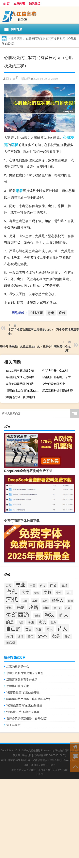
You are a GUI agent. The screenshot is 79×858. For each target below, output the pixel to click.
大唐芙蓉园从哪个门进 (19, 384)
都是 (56, 636)
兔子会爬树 (13, 725)
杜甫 (68, 608)
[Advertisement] (39, 818)
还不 (42, 635)
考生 (31, 622)
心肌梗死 (36, 312)
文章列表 (19, 3)
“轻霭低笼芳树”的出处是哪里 (24, 705)
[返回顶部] (74, 766)
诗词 (9, 636)
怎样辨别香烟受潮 (17, 686)
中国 (32, 585)
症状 (14, 144)
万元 (8, 585)
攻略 (33, 606)
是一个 (57, 608)
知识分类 (34, 3)
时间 (46, 608)
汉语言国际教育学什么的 (21, 679)
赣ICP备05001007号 (55, 755)
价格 (42, 585)
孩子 (68, 592)
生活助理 (16, 38)
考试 (42, 621)
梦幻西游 (18, 614)
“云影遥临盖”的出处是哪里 (23, 692)
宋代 (12, 599)
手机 (9, 608)
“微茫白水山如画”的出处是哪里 (23, 390)
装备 (38, 629)
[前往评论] (74, 756)
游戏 (49, 614)
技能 (20, 607)
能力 (53, 622)
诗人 (62, 628)
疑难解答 (38, 755)
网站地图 (27, 755)
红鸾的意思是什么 (17, 666)
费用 (30, 636)
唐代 (11, 591)
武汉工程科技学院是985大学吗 (60, 390)
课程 (20, 636)
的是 (10, 621)
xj (14, 78)
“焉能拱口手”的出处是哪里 (23, 712)
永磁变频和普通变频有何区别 (24, 673)
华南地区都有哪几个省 (56, 377)
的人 (63, 614)
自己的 (13, 628)
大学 (26, 592)
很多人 (57, 600)
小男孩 (39, 774)
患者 (19, 190)
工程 (45, 600)
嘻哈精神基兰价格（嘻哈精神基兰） (29, 699)
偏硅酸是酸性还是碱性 (19, 377)
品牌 (64, 585)
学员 (36, 592)
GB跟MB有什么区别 (55, 370)
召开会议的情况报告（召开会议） (27, 718)
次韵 (37, 615)
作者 (53, 585)
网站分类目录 (62, 750)
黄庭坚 (10, 642)
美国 (21, 622)
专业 (20, 584)
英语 (28, 629)
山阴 (25, 600)
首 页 (6, 3)
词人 (49, 629)
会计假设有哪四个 (53, 384)
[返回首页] (74, 746)
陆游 (67, 636)
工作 (35, 600)
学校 (47, 592)
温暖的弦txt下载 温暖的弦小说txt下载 (23, 397)
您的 (70, 600)
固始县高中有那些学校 (19, 370)
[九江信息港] (39, 15)
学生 (59, 593)
